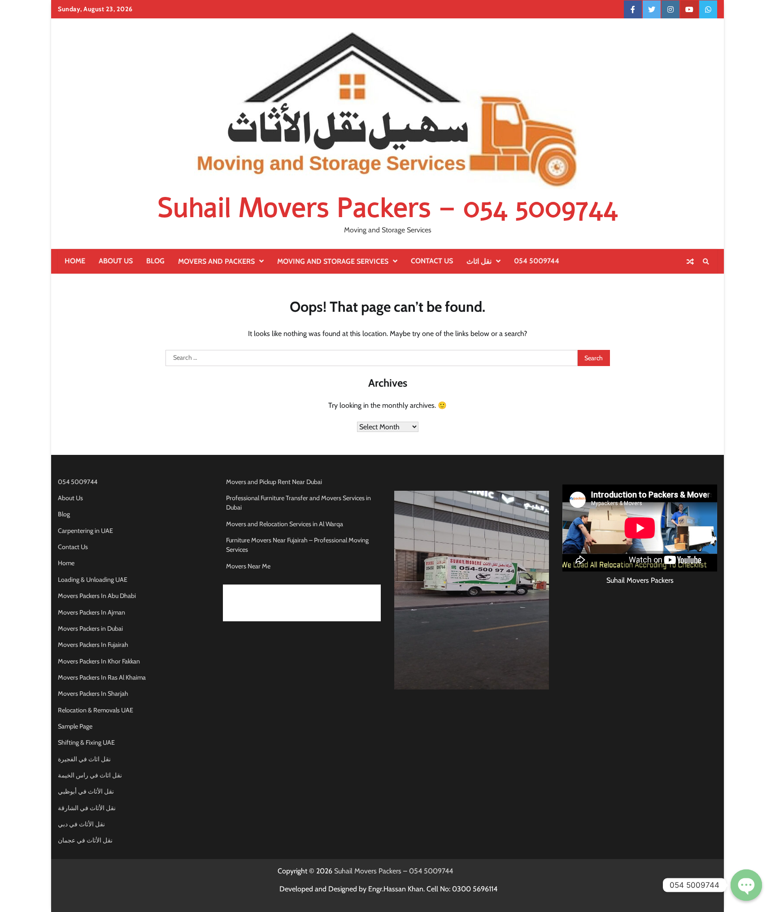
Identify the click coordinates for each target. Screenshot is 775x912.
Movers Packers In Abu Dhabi (97, 596)
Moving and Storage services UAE (271, 590)
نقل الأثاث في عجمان (85, 840)
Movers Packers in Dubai (90, 628)
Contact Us (432, 261)
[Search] (706, 261)
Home (75, 261)
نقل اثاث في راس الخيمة (90, 775)
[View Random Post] (690, 261)
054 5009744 (536, 261)
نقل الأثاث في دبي (81, 824)
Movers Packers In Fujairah (93, 645)
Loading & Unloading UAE (92, 580)
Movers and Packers (216, 261)
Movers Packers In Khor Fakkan (99, 661)
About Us (116, 261)
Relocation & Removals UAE (95, 710)
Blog (155, 261)
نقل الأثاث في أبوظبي (86, 791)
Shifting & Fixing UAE (86, 742)
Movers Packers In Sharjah (93, 693)
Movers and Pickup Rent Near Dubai (274, 482)
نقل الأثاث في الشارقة (87, 808)
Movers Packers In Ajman (91, 612)
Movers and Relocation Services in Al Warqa (284, 524)
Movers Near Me (248, 566)
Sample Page (75, 726)
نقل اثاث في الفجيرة (84, 759)
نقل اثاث (479, 261)
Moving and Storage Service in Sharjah (277, 616)
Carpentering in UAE (85, 531)
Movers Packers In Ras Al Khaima (102, 677)
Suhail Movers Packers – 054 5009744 (387, 207)
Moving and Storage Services (332, 261)
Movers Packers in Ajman (259, 603)
